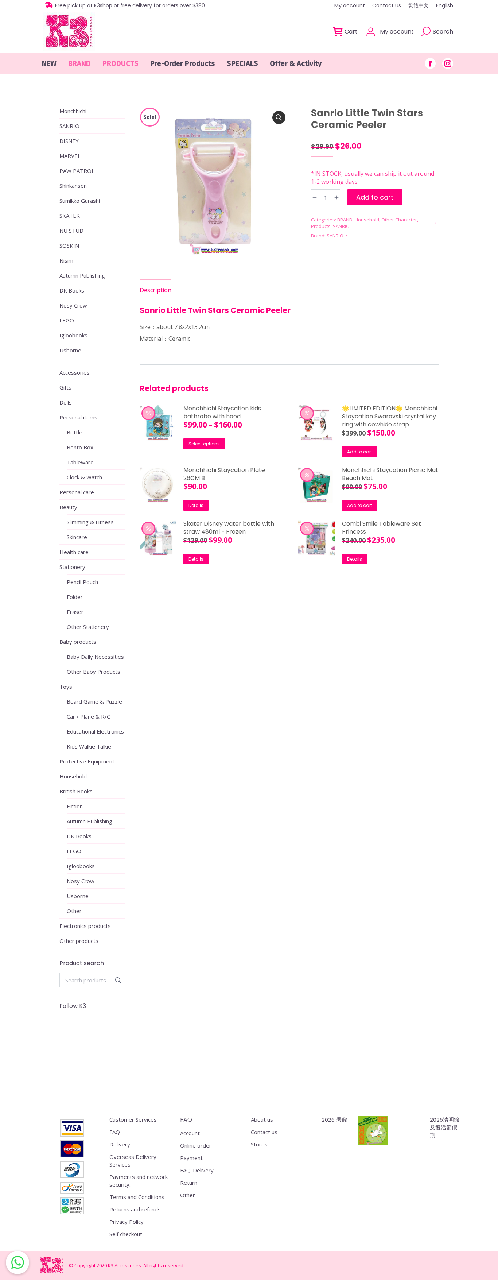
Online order (195, 1145)
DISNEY (69, 140)
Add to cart (374, 197)
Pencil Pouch (82, 581)
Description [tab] (155, 290)
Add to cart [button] (359, 452)
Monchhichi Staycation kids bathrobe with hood (222, 413)
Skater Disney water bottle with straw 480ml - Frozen (228, 528)
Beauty (68, 507)
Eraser (75, 611)
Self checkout (125, 1234)
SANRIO (341, 226)
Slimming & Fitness (90, 522)
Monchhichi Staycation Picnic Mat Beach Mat (390, 474)
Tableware (80, 462)
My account (397, 31)
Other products (78, 940)
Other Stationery (88, 626)
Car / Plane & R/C (88, 716)
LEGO (66, 320)
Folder (75, 596)
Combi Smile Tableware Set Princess (381, 528)
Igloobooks (73, 335)
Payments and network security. (138, 1180)
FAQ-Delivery (197, 1170)
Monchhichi (72, 111)
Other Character (399, 219)
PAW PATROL (76, 170)
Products (321, 226)
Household (367, 219)
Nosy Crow (73, 305)
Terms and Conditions (136, 1196)
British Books (76, 791)
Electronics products (85, 925)
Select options (204, 444)
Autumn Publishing (82, 275)
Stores (259, 1144)
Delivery (119, 1144)
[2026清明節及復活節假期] (373, 1131)
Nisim (66, 260)
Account (190, 1133)
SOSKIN (69, 245)
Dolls (65, 402)
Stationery (72, 567)
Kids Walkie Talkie (89, 746)
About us (262, 1119)
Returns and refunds (135, 1209)
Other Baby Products (93, 671)
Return (188, 1182)
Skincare (77, 537)
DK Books (71, 290)
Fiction (75, 806)
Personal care (76, 492)
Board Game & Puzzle (94, 701)
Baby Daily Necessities (95, 656)
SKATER (69, 215)
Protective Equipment (86, 761)
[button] (278, 117)
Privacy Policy (126, 1221)
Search (117, 980)
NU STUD (71, 230)
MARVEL (70, 155)
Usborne (70, 350)
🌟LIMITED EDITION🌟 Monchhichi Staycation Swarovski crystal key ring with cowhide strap (389, 417)
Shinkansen (73, 185)
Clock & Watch (84, 477)
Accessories (74, 372)
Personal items (78, 417)
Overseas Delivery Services (132, 1160)
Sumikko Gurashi (79, 200)
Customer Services (133, 1119)
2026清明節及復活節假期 (444, 1127)
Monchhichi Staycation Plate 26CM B (224, 474)
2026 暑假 (334, 1119)
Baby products (77, 641)
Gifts (65, 387)
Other (74, 910)
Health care (74, 552)
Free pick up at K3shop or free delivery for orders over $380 (130, 5)
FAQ (114, 1132)
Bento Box (80, 447)
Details (195, 505)
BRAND (345, 219)
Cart (351, 31)
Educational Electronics (95, 731)
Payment (191, 1157)
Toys (65, 686)
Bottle (74, 432)
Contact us (264, 1132)
